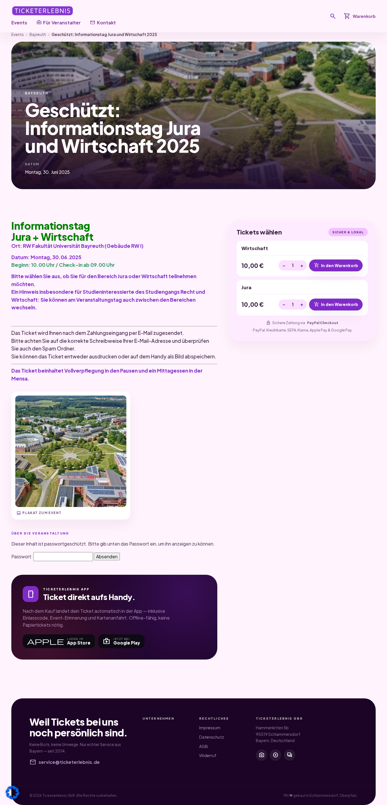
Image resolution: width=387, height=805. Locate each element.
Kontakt (103, 22)
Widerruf (207, 755)
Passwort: (22, 556)
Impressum (209, 727)
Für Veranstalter (58, 22)
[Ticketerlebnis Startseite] (42, 11)
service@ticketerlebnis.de (64, 762)
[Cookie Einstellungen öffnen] (12, 792)
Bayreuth (37, 34)
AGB (203, 746)
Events (19, 23)
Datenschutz (211, 736)
